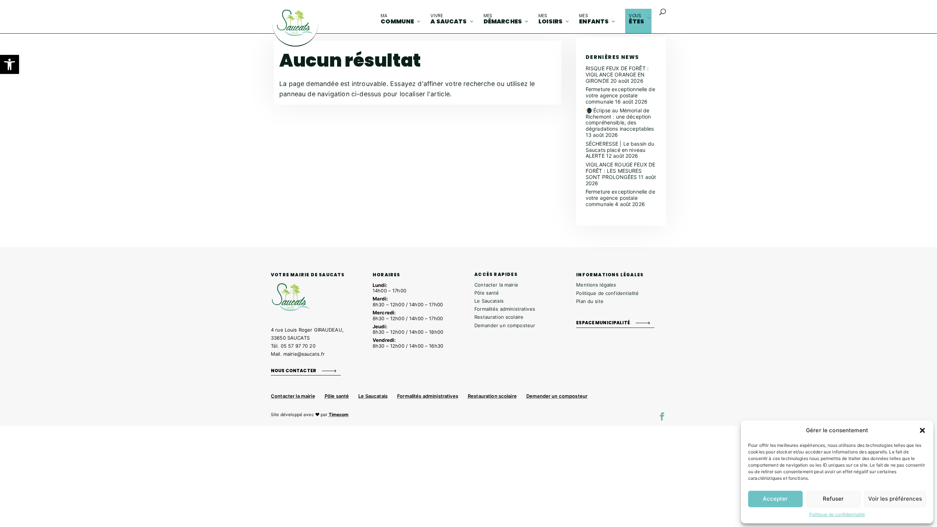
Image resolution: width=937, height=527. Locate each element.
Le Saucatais (489, 301)
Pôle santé (486, 293)
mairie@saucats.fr (304, 354)
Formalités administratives (504, 309)
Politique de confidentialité (837, 514)
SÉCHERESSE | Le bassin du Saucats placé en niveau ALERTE (620, 150)
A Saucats (448, 19)
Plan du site (590, 301)
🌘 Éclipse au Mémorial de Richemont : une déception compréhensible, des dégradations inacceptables (620, 119)
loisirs (550, 19)
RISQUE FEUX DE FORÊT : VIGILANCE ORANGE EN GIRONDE (617, 74)
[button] (9, 64)
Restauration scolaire (498, 317)
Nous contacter (293, 370)
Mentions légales (596, 285)
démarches (503, 19)
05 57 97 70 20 (298, 346)
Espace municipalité (603, 322)
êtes (636, 19)
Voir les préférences (895, 498)
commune (397, 19)
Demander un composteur (504, 325)
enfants (594, 19)
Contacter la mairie (496, 285)
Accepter (775, 498)
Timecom (339, 414)
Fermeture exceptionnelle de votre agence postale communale (620, 95)
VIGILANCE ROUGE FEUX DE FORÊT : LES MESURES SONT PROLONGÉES (620, 170)
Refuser (833, 498)
